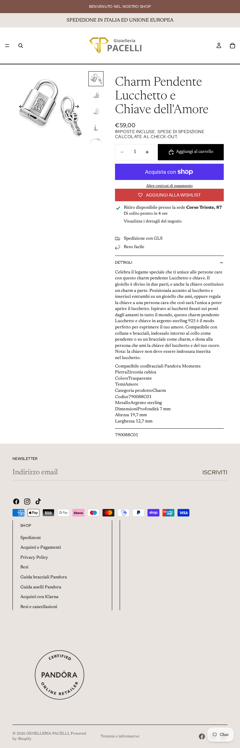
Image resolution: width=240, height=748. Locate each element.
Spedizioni (30, 538)
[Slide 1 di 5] (96, 79)
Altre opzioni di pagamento (169, 186)
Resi (24, 567)
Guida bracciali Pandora (43, 577)
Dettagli (123, 262)
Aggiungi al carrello (194, 152)
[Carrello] (232, 45)
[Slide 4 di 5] (96, 127)
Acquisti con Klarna (39, 597)
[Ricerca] (21, 45)
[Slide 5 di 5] (96, 144)
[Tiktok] (38, 501)
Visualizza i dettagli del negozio (153, 221)
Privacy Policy (34, 558)
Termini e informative (120, 736)
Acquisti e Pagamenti (40, 548)
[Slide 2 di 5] (96, 95)
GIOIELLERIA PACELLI (47, 734)
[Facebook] (16, 501)
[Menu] (7, 45)
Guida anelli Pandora (40, 587)
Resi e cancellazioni (38, 607)
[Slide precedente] (19, 108)
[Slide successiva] (79, 108)
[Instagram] (27, 501)
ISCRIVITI (215, 472)
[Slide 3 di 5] (96, 111)
